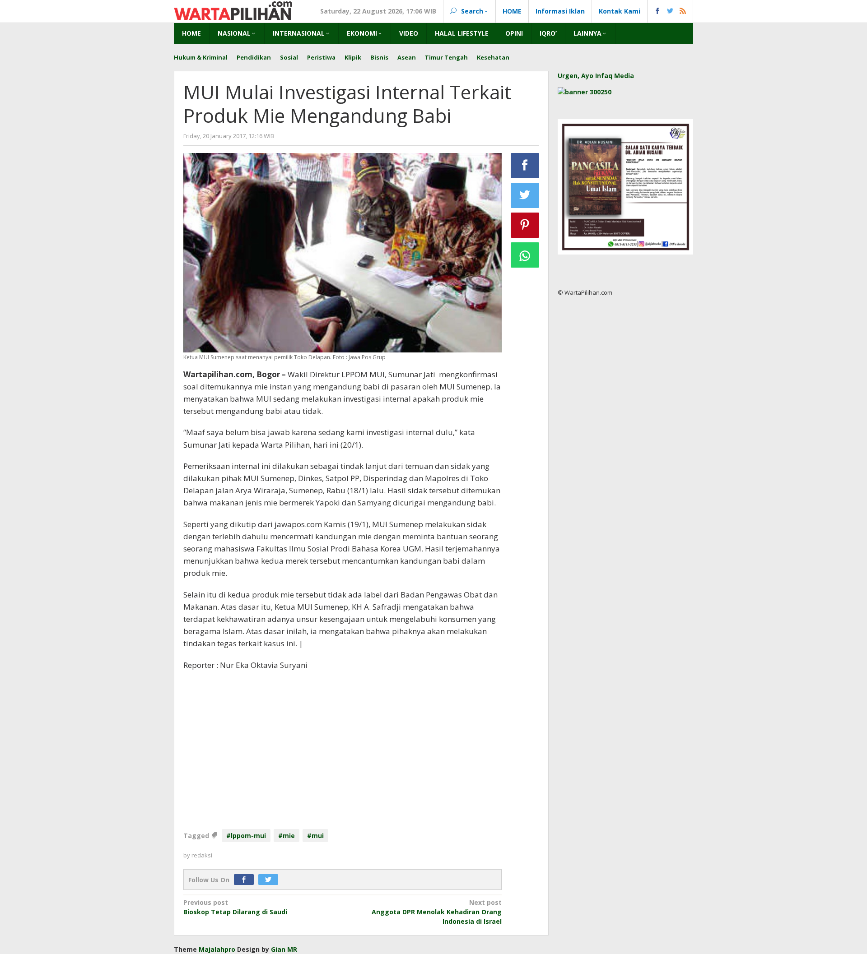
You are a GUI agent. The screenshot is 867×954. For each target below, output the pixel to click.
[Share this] (525, 165)
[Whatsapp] (525, 255)
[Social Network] (670, 11)
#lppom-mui (246, 835)
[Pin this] (525, 225)
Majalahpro (217, 949)
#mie (286, 835)
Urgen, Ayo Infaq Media (596, 75)
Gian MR (284, 949)
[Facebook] (246, 879)
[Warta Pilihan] (233, 9)
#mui (315, 835)
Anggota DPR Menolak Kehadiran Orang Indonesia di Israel (436, 912)
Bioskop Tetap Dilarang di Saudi (235, 907)
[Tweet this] (525, 195)
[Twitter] (270, 879)
